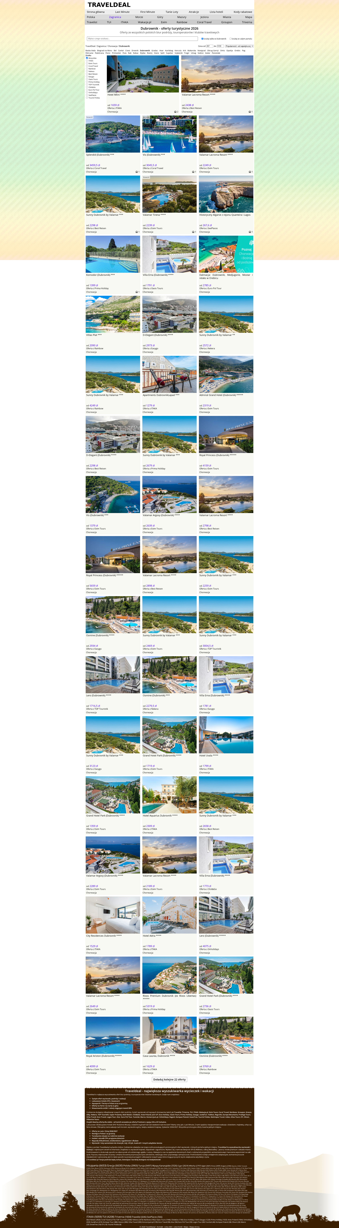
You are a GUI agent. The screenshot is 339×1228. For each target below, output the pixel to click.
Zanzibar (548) (184, 1170)
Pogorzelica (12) (186, 1200)
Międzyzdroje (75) (115, 1181)
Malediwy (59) (142, 1183)
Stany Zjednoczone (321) (217, 1172)
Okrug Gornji (213, 50)
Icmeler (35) (161, 1188)
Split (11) (92, 1201)
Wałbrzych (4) (169, 1209)
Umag (193, 53)
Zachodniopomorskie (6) (233, 1205)
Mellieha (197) (219, 1174)
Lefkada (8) (192, 1203)
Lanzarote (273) (103, 1174)
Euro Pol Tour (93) (185, 1222)
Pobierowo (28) (164, 1190)
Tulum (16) (222, 1196)
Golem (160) (137, 1176)
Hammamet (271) (125, 1174)
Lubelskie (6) (111, 1207)
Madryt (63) (234, 1181)
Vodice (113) (133, 1177)
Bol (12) (222, 1200)
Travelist (92, 22)
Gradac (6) (137, 1207)
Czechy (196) (228, 1174)
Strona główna (95, 12)
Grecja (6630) (115, 1165)
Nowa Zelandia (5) (94, 1209)
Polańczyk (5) (233, 1207)
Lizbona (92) (123, 1179)
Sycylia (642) (129, 1170)
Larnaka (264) (135, 1174)
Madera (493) (213, 1170)
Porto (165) (121, 1176)
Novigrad (202, 50)
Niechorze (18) (117, 1196)
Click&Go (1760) (177, 1219)
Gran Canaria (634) (152, 1170)
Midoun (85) (207, 1179)
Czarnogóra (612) (164, 1170)
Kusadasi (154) (196, 1176)
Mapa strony (194, 1227)
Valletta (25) (101, 1192)
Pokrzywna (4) (220, 1209)
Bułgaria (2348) (226, 1166)
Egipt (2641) (206, 1166)
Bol (115, 50)
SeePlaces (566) (154, 1216)
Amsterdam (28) (194, 1190)
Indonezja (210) (195, 1174)
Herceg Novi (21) (143, 1194)
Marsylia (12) (195, 1200)
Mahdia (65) (201, 1181)
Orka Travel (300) (135, 1222)
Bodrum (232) (185, 1174)
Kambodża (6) (120, 1207)
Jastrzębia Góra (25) (131, 1192)
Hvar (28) (186, 1190)
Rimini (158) (160, 1176)
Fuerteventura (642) (139, 1170)
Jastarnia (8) (200, 1203)
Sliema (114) (125, 1177)
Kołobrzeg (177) (112, 1176)
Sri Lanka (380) (142, 1172)
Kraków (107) (186, 1177)
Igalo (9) (146, 1203)
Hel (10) (91, 1203)
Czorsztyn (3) (161, 1213)
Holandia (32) (236, 1188)
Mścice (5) (111, 1209)
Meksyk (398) (105, 1172)
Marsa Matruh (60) (117, 1183)
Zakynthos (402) (95, 1172)
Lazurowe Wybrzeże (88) (173, 1179)
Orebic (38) (220, 1187)
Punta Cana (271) (113, 1174)
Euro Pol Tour (94, 90)
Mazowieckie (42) (94, 1187)
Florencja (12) (204, 1200)
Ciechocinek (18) (170, 1196)
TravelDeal (90, 46)
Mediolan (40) (158, 1187)
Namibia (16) (93, 1198)
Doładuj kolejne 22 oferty (169, 1079)
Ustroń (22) (108, 1194)
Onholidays (93, 92)
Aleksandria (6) (174, 1207)
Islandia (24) (186, 1192)
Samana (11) (118, 1201)
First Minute (147, 12)
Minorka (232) (176, 1174)
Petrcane (89, 53)
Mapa (248, 17)
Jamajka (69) (155, 1181)
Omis (222, 50)
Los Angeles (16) (103, 1198)
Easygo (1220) (205, 1219)
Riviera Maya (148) (218, 1176)
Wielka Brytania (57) (153, 1183)
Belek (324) (196, 1172)
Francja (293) (239, 1172)
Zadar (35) (121, 1188)
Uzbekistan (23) (202, 1192)
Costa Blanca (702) (96, 1170)
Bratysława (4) (149, 1211)
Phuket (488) (222, 1170)
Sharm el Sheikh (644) (117, 1170)
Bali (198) (211, 1174)
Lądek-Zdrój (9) (116, 1203)
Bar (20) (197, 1194)
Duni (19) (92, 1196)
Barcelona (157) (179, 1176)
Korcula (178, 50)
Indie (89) (140, 1179)
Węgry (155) (188, 1176)
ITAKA (124, 22)
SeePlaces (92, 95)
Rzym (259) (143, 1174)
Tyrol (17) (188, 1196)
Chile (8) (228, 1203)
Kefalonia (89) (131, 1179)
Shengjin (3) (207, 1211)
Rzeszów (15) (129, 1198)
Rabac (136, 53)
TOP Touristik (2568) (124, 1219)
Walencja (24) (167, 1192)
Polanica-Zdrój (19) (214, 1194)
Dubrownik (124, 46)
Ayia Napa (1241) (166, 1168)
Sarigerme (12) (175, 1200)
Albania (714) (240, 1168)
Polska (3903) (130, 1165)
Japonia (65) (209, 1181)
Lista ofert (168, 1227)
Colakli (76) (105, 1181)
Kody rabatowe (243, 12)
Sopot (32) (209, 1188)
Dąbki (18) (153, 1196)
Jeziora (204, 17)
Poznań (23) (211, 1192)
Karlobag (169, 50)
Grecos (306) (123, 1222)
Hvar (161, 50)
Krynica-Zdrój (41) (131, 1187)
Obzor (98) (221, 1177)
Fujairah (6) (149, 1207)
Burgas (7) (196, 1205)
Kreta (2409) (215, 1166)
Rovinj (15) (136, 1198)
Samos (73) (124, 1181)
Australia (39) (199, 1187)
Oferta (111, 108)
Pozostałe (216, 53)
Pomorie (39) (182, 1187)
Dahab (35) (178, 1188)
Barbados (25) (150, 1192)
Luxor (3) (99, 1213)
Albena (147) (229, 1176)
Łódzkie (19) (204, 1194)
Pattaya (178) (103, 1176)
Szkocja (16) (229, 1196)
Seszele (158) (152, 1176)
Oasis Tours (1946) (163, 1219)
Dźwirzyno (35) (170, 1188)
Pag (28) (171, 1190)
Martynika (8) (184, 1203)
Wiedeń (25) (93, 1192)
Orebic (237, 50)
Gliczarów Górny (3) (130, 1213)
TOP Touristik (94, 84)
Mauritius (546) (195, 1170)
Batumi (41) (149, 1187)
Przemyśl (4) (211, 1209)
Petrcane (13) (224, 1198)
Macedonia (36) (104, 1188)
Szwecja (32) (202, 1188)
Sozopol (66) (181, 1181)
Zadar (207, 53)
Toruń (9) (108, 1203)
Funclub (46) (210, 1222)
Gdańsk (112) (149, 1177)
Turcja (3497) (145, 1165)
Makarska (192, 50)
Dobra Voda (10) (100, 1203)
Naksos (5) (104, 1209)
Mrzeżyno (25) (110, 1192)
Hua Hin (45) (205, 1185)
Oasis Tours (93, 79)
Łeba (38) (214, 1187)
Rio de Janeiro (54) (201, 1183)
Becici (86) (199, 1179)
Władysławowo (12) (155, 1200)
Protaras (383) (132, 1172)
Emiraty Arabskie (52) (241, 1183)
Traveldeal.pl (150, 1227)
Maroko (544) (204, 1170)
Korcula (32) (227, 1188)
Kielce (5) (118, 1209)
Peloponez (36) (94, 1188)
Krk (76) (99, 1181)
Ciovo (127, 50)
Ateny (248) (157, 1174)
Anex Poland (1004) (235, 1219)
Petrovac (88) (161, 1179)
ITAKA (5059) (94, 1216)
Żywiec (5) (183, 1207)
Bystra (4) (142, 1211)
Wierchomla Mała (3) (177, 1211)
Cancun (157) (169, 1176)
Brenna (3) (176, 1213)
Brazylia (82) (235, 1179)
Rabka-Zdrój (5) (224, 1207)
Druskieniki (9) (154, 1203)
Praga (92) (115, 1179)
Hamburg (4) (117, 1211)
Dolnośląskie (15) (163, 1198)
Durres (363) (151, 1172)
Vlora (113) (141, 1177)
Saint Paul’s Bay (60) (104, 1183)
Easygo (91, 76)
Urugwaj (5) (195, 1207)
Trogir (186, 53)
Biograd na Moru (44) (230, 1185)
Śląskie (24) (159, 1192)
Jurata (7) (183, 1205)
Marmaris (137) (238, 1176)
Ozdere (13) (233, 1198)
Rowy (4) (193, 1209)
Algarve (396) (114, 1172)
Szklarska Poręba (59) (130, 1183)
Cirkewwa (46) (167, 1185)
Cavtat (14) (181, 1198)
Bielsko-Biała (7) (205, 1205)
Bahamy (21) (152, 1194)
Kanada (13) (121, 1200)
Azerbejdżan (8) (117, 1205)
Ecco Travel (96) (164, 1222)
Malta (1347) (145, 1168)
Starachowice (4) (184, 1209)
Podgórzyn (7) (167, 1205)
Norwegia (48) (127, 1185)
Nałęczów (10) (225, 1201)
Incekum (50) (99, 1185)
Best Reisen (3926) (93, 1219)
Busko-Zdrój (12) (214, 1200)
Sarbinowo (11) (100, 1201)
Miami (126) (96, 1177)
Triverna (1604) (123, 1216)
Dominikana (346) (169, 1172)
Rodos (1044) (195, 1168)
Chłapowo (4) (134, 1211)
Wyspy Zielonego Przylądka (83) (221, 1179)
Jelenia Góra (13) (131, 1200)
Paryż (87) (192, 1179)
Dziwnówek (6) (158, 1207)
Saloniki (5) (209, 1207)
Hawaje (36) (113, 1188)
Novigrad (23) (243, 1192)
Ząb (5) (189, 1207)
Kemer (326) (189, 1172)
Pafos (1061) (187, 1168)
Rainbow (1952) (150, 1219)
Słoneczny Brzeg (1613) (122, 1168)
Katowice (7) (176, 1205)
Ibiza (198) (204, 1174)
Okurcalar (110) (167, 1177)
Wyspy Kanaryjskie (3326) (164, 1165)
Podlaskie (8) (176, 1203)
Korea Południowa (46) (155, 1185)
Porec (108, 53)
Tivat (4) (176, 1209)
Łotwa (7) (126, 1205)
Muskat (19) (237, 1194)
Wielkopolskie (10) (193, 1201)
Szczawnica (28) (154, 1190)
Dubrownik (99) (213, 1177)
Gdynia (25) (142, 1192)
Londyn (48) (136, 1185)
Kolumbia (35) (146, 1188)
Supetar (169, 53)
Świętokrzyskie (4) (158, 1209)
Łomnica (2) (194, 1213)
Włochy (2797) (195, 1165)
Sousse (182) (94, 1176)
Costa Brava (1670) (97, 1168)
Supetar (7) (140, 1205)
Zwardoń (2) (202, 1213)
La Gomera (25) (120, 1192)
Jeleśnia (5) (124, 1209)
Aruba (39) (207, 1187)
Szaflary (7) (132, 1205)
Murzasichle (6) (102, 1207)
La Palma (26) (222, 1190)
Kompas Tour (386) (110, 1222)
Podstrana (99, 53)
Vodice (201, 53)
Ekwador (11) (145, 1201)
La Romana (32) (218, 1188)
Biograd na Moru (104, 50)
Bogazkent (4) (159, 1211)
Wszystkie (92, 58)
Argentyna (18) (180, 1196)
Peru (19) (223, 1194)
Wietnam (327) (179, 1172)
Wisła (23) (194, 1192)
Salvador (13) (215, 1198)
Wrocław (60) (93, 1183)
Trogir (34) (185, 1188)
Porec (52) (219, 1183)
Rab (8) (169, 1203)
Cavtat (121, 50)
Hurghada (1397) (135, 1168)
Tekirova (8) (162, 1203)
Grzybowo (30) (133, 1190)
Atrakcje (194, 12)
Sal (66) (187, 1181)
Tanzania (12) (166, 1200)
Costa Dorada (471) (233, 1170)
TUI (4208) (108, 1216)
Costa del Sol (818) (215, 1168)
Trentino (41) (112, 1187)
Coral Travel (204, 22)
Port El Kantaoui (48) (116, 1185)
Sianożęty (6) (93, 1207)
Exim (164, 22)
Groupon (226, 22)
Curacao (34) (193, 1188)
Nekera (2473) (137, 1219)
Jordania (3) (114, 1213)
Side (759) (225, 1168)
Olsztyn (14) (173, 1198)
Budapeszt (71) (145, 1181)
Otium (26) (236, 1222)
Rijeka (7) (147, 1205)
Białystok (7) (214, 1205)
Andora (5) (149, 1209)
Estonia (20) (190, 1194)
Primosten (116, 53)
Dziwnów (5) (141, 1209)
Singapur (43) (241, 1185)
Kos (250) (151, 1174)
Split (162, 53)
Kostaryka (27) (204, 1190)
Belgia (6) (167, 1207)
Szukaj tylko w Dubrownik (215, 38)
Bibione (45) (213, 1185)
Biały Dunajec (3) (185, 1213)
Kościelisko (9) (126, 1203)
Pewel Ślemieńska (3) (224, 1211)
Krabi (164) (129, 1176)
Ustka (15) (112, 1198)
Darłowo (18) (160, 1196)
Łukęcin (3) (167, 1211)
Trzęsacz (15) (120, 1198)
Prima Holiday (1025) (219, 1219)
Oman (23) (235, 1192)
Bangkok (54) (211, 1183)
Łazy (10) (184, 1201)
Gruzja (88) (185, 1179)
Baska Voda (91, 50)
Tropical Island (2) (229, 1213)
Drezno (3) (153, 1213)
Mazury (181, 17)
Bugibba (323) (205, 1172)
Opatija (229, 50)
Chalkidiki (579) (175, 1170)
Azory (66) (194, 1181)
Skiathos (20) (175, 1194)
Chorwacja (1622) (108, 1168)
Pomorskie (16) (238, 1196)
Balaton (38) (237, 1187)
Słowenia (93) (107, 1179)
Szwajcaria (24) (177, 1192)
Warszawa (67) (163, 1181)
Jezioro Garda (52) (228, 1183)
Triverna (247, 22)
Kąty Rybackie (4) (239, 1209)
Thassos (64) (217, 1181)
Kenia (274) (93, 1174)
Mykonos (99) (203, 1177)
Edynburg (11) (153, 1201)
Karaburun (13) (112, 1200)
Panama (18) (100, 1196)
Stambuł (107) (176, 1177)
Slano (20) (167, 1194)
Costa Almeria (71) (134, 1181)
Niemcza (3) (241, 1211)
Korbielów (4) (93, 1211)
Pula (124, 53)
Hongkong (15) (153, 1198)
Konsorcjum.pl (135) (150, 1222)
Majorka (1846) (236, 1166)
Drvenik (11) (169, 1201)
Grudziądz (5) (133, 1209)
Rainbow (182, 22)
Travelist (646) (139, 1216)
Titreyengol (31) (94, 1190)
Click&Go (92, 87)
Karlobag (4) (109, 1211)
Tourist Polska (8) (114, 1224)
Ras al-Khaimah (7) (156, 1205)
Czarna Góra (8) (220, 1203)
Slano (156, 53)
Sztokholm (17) (196, 1196)
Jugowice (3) (106, 1213)
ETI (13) (104, 1224)
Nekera (91, 71)
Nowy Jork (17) (213, 1196)
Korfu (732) (231, 1168)
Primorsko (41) (121, 1187)
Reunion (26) (213, 1190)
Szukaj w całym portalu (242, 38)
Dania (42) (104, 1187)
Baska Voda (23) (99, 1194)
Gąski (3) (121, 1213)
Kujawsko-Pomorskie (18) (131, 1196)
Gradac (154, 50)
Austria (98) (229, 1177)
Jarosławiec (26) (232, 1190)
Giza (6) (143, 1207)
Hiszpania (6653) (96, 1165)
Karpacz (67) (173, 1181)
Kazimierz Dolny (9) (137, 1203)
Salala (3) (214, 1211)
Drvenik (135, 50)
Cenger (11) (177, 1201)
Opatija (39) (190, 1187)
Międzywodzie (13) (95, 1200)
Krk (184, 50)
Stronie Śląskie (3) (197, 1211)
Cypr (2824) (183, 1165)
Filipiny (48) (144, 1185)
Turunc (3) (188, 1211)
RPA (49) (106, 1185)
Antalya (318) (230, 1172)
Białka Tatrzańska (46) (180, 1185)
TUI (109, 22)
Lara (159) (144, 1176)
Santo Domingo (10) (214, 1201)
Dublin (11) (162, 1201)
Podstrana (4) (229, 1209)
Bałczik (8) (109, 1205)
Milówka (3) (92, 1213)
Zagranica (101, 46)
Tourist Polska (94, 98)
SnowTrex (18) (95, 1224)
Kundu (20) (182, 1194)
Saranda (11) (109, 1201)
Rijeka (142, 53)
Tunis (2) (220, 1213)
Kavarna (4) (101, 1211)
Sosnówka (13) (206, 1198)
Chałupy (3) (168, 1213)
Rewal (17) (205, 1196)
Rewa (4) (199, 1209)
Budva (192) (236, 1174)
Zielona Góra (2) (212, 1213)
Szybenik (178, 53)
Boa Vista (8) (101, 1205)
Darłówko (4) (125, 1211)
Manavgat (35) (137, 1188)
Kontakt (160, 1227)
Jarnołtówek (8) (210, 1203)
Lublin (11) (136, 1201)
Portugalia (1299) (155, 1168)
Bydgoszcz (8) (235, 1203)
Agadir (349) (159, 1172)
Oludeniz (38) (229, 1187)
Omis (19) (230, 1194)
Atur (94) (174, 1222)
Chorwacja (112, 46)
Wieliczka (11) (239, 1200)
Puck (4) (204, 1209)
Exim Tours (93, 63)
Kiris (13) (104, 1200)
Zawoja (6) (222, 1205)
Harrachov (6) (129, 1207)
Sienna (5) (202, 1207)
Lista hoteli (216, 12)
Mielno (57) (164, 1183)
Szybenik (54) (191, 1183)
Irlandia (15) (144, 1198)
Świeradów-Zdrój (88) (150, 1179)
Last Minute (122, 12)
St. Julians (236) (167, 1174)
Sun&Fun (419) (96, 1222)
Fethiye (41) (141, 1187)
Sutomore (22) (117, 1194)
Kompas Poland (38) (223, 1222)
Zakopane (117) (115, 1177)
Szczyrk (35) (128, 1188)
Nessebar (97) (237, 1177)
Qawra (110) (158, 1177)
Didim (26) (240, 1190)
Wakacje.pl (144, 22)
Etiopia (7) (189, 1205)
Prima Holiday (94, 82)
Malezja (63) (226, 1181)
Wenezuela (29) (143, 1190)
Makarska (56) (172, 1183)
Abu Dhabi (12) (230, 1200)
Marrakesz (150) (207, 1176)
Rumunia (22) (126, 1194)
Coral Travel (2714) (108, 1219)
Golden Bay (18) (144, 1196)
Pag (243, 50)
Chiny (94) (100, 1179)
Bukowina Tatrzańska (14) (193, 1198)
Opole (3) (234, 1211)
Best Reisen (93, 74)
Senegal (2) (238, 1213)
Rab (129, 53)
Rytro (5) (216, 1207)
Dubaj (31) (125, 1190)
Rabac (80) (92, 1181)
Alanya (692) (106, 1170)
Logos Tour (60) (199, 1222)
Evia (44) (220, 1185)
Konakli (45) (197, 1185)
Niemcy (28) (178, 1190)
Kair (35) (154, 1188)
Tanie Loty (172, 12)
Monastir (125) (105, 1177)
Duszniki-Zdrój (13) (143, 1200)
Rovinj (149, 53)
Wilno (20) (160, 1194)
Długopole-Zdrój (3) (143, 1213)
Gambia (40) (173, 1187)
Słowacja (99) (194, 1177)
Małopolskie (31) (105, 1190)
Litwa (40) (166, 1187)
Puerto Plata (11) (127, 1201)
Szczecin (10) (204, 1201)
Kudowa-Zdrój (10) (236, 1201)
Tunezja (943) (204, 1168)
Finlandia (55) (181, 1183)
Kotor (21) (134, 1194)
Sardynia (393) (122, 1172)
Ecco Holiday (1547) (191, 1219)
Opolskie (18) (108, 1196)
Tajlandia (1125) (177, 1168)
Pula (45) (190, 1185)
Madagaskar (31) (116, 1190)
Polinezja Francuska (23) (223, 1192)
